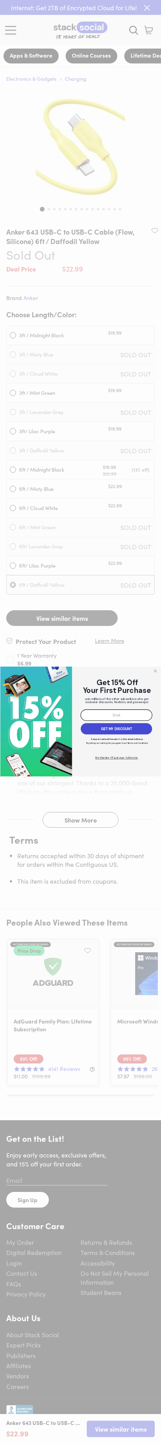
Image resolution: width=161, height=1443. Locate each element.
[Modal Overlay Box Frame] (80, 721)
